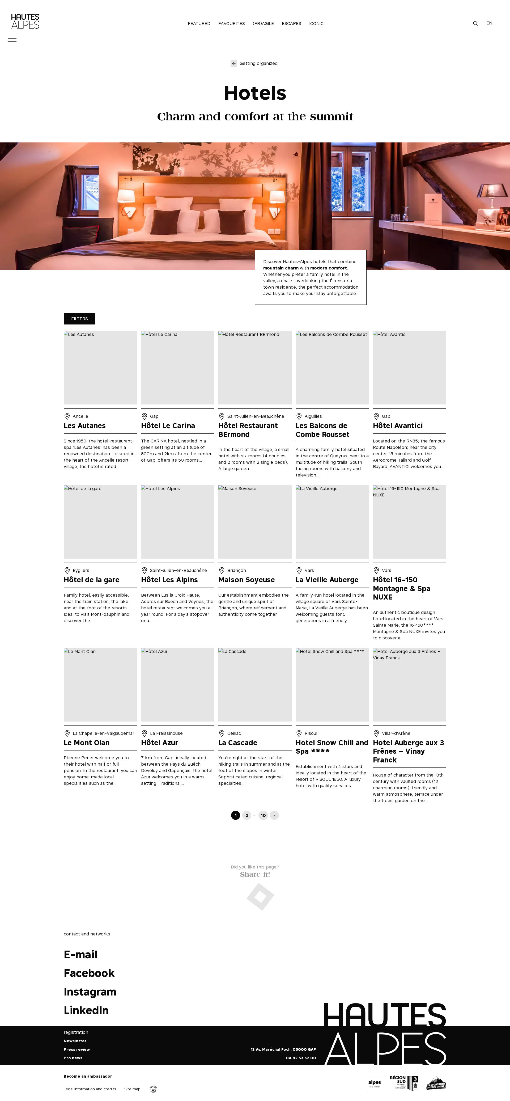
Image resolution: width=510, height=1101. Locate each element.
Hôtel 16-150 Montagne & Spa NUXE (409, 564)
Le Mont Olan (100, 727)
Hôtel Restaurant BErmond (255, 406)
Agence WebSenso (153, 1089)
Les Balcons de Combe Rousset (332, 406)
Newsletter (75, 1041)
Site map (132, 1089)
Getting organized (259, 63)
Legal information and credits (90, 1089)
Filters (79, 318)
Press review (77, 1049)
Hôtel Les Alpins (177, 564)
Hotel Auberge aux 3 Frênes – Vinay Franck (409, 727)
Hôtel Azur (177, 727)
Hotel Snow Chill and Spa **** (332, 727)
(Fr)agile (263, 23)
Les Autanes (100, 406)
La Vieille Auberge (332, 564)
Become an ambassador (88, 1076)
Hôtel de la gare (100, 564)
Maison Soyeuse (255, 564)
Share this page (255, 873)
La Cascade (255, 727)
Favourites (231, 23)
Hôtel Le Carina (177, 406)
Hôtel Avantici (409, 406)
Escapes (291, 23)
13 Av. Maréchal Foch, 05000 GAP (283, 1049)
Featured (199, 23)
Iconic (316, 23)
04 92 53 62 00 (301, 1058)
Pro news (73, 1058)
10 (263, 815)
